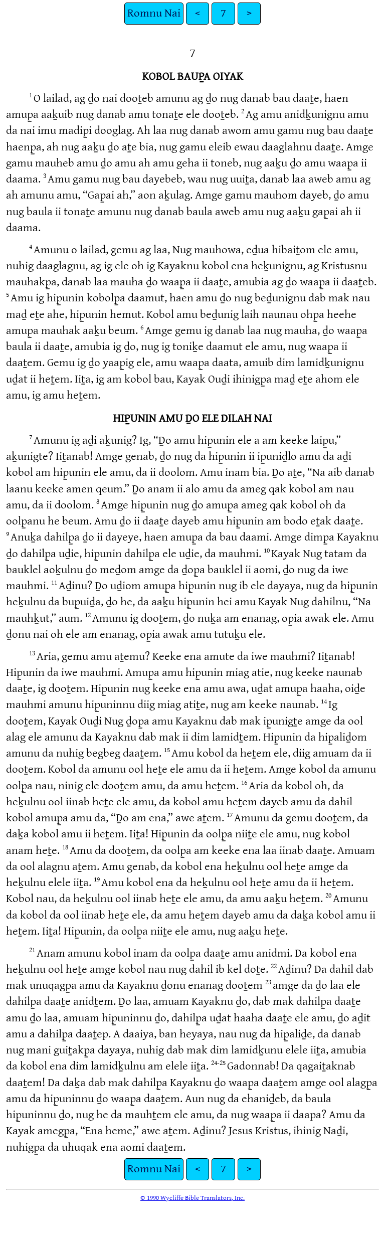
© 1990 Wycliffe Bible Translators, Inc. (192, 1198)
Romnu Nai (153, 13)
